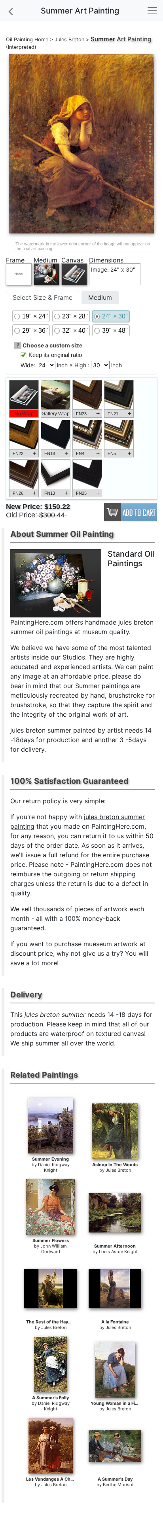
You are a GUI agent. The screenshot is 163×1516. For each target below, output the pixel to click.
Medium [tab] (100, 297)
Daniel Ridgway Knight (54, 1167)
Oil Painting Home (27, 39)
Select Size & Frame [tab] (42, 297)
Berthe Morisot (118, 1484)
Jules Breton (69, 39)
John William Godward (53, 1248)
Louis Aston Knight (118, 1251)
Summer (103, 39)
